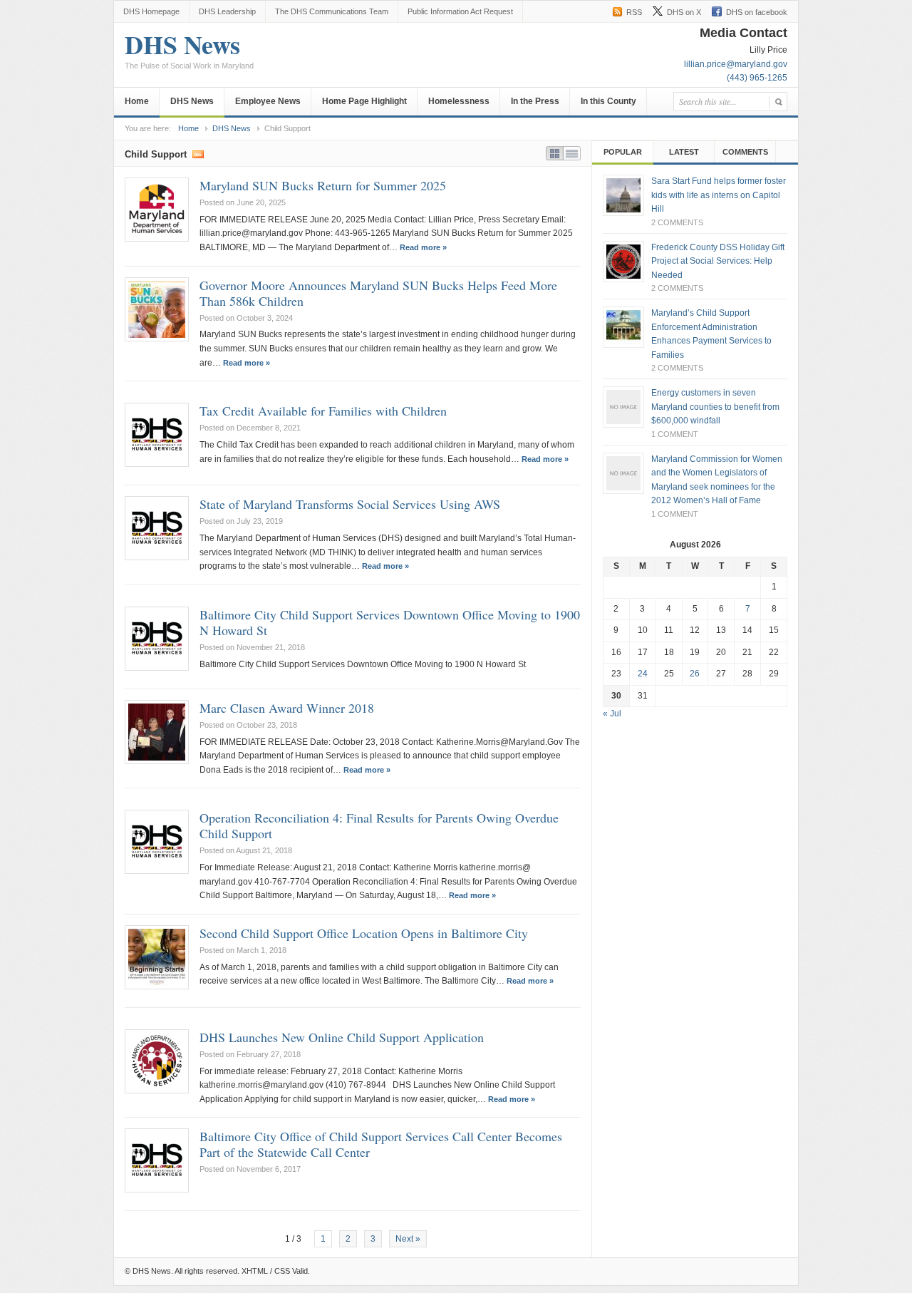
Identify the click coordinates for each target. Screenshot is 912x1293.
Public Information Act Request (460, 11)
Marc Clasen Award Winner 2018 (287, 707)
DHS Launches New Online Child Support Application (342, 1037)
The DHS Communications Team (331, 11)
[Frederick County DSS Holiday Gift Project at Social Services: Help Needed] (623, 261)
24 (643, 674)
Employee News (268, 101)
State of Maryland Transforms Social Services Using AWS (350, 503)
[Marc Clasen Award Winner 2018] (157, 732)
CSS (282, 1271)
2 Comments (677, 222)
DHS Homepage (151, 11)
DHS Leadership (227, 11)
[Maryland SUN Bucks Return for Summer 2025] (157, 209)
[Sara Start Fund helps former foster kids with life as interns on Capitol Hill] (623, 195)
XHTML (255, 1271)
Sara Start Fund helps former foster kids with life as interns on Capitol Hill (718, 195)
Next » (407, 1239)
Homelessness (458, 101)
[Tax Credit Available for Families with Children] (157, 435)
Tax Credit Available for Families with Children (323, 410)
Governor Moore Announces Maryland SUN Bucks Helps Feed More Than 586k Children (378, 293)
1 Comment (674, 434)
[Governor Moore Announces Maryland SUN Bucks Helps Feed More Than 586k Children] (157, 309)
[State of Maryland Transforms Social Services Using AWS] (157, 528)
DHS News (189, 52)
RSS (634, 12)
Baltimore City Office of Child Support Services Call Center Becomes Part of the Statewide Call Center (381, 1144)
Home (137, 101)
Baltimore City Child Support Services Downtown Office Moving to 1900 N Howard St (390, 622)
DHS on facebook (756, 12)
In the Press (535, 101)
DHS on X (684, 12)
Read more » (423, 247)
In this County (608, 101)
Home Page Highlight (364, 101)
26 (695, 674)
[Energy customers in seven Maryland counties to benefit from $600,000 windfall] (623, 407)
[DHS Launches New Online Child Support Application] (157, 1061)
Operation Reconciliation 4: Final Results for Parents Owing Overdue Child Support (379, 825)
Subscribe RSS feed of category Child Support (198, 153)
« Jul (612, 713)
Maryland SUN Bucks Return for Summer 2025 (323, 185)
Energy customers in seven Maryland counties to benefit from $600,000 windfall (715, 407)
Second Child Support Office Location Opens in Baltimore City (364, 933)
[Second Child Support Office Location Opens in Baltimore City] (157, 957)
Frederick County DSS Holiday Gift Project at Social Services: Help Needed (717, 261)
